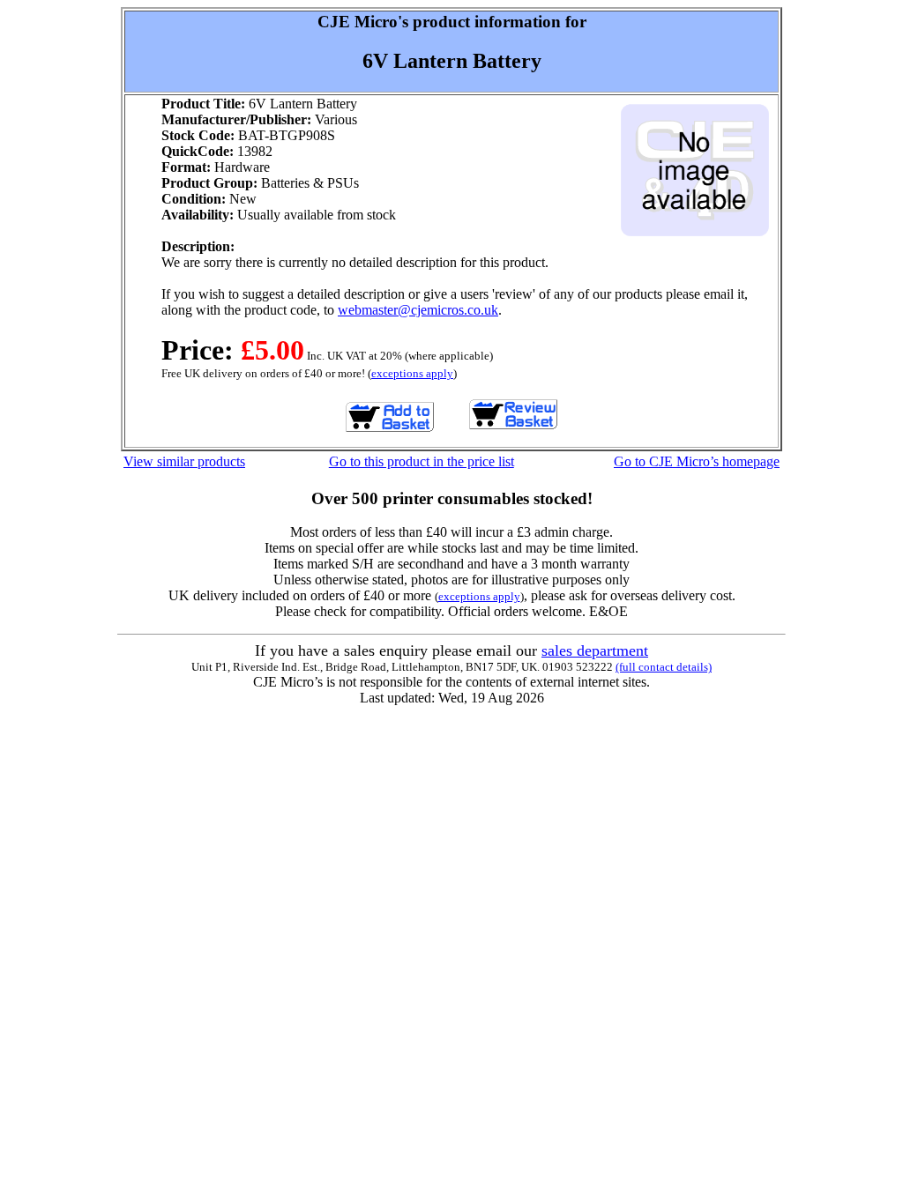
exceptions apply (412, 373)
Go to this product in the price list (421, 461)
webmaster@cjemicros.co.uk (418, 309)
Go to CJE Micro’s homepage (697, 461)
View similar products (184, 461)
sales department (594, 650)
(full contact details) (664, 666)
